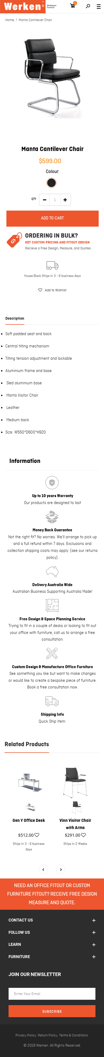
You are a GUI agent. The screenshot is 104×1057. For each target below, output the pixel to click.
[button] (52, 290)
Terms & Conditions (73, 1035)
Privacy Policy (25, 1035)
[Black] (51, 183)
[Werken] (29, 6)
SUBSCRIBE (52, 1011)
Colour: (52, 172)
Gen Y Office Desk (29, 820)
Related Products (27, 744)
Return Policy (48, 1035)
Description (14, 318)
